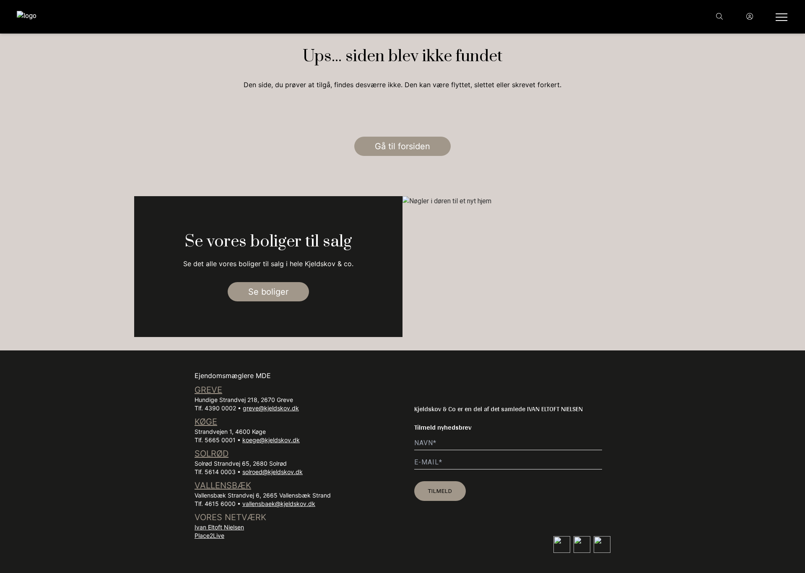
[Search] (719, 16)
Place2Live (209, 535)
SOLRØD (212, 454)
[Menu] (779, 16)
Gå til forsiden (402, 146)
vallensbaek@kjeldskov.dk (278, 503)
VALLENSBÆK (223, 485)
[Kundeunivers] (749, 16)
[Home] (209, 16)
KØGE (206, 422)
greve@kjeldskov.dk (271, 408)
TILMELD (440, 490)
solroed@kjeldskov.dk (272, 471)
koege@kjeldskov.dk (271, 439)
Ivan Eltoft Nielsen (219, 527)
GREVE (208, 390)
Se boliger (268, 292)
